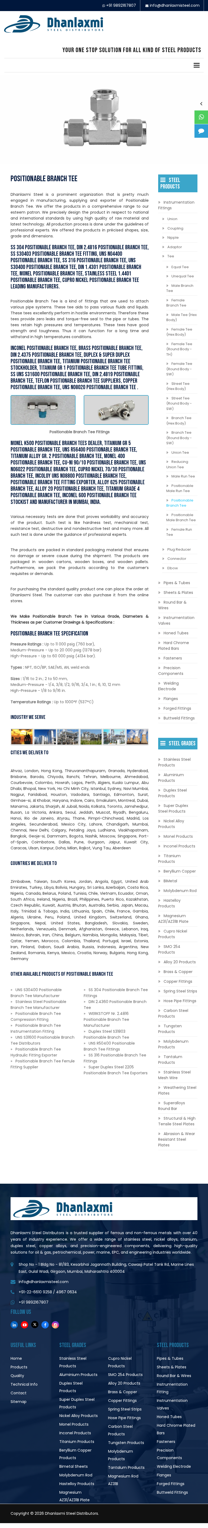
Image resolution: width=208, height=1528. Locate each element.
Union (172, 218)
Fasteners (173, 658)
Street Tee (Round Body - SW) (179, 403)
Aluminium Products (171, 777)
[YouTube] (24, 1324)
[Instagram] (55, 1324)
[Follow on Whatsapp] (201, 117)
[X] (34, 1324)
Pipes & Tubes (177, 582)
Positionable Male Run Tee (179, 488)
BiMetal (170, 881)
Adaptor (174, 247)
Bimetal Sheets (73, 1466)
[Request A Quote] (201, 131)
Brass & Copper (178, 971)
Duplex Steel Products (172, 793)
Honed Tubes (176, 633)
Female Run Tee (179, 532)
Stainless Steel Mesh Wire (174, 1075)
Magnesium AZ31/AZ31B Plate (173, 918)
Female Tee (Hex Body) (179, 332)
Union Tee (180, 452)
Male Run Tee (183, 476)
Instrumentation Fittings (176, 205)
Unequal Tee (182, 276)
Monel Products (178, 836)
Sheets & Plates (178, 592)
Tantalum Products (170, 1059)
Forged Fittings (177, 708)
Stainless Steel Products (174, 762)
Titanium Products (169, 858)
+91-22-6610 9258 (35, 1292)
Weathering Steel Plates (177, 1090)
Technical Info (24, 1384)
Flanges (171, 698)
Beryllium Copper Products (75, 1454)
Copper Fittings (178, 981)
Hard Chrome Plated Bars (173, 645)
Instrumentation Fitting (172, 1388)
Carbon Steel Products (173, 1013)
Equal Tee (180, 267)
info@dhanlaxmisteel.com (175, 5)
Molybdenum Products (173, 1044)
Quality (17, 1375)
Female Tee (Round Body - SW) (179, 369)
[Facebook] (45, 1324)
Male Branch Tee (179, 288)
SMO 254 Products (169, 949)
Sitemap (19, 1401)
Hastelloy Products (169, 903)
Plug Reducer (179, 549)
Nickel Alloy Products (171, 823)
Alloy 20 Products (180, 962)
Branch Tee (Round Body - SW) (179, 438)
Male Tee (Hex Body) (181, 317)
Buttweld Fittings (179, 718)
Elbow (172, 568)
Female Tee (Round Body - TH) (179, 349)
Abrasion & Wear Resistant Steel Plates (176, 1139)
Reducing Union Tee (177, 464)
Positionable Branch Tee (179, 503)
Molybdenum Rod (180, 890)
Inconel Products (179, 846)
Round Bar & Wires (172, 605)
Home (16, 1358)
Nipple (173, 237)
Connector (176, 558)
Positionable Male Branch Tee (181, 517)
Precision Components (170, 670)
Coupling (175, 228)
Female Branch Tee (176, 303)
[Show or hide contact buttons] (201, 103)
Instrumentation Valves (176, 620)
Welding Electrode (168, 686)
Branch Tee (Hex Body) (178, 420)
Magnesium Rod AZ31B (123, 1479)
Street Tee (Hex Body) (178, 386)
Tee (170, 256)
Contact (19, 1393)
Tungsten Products (170, 1028)
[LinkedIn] (14, 1324)
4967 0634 (66, 1292)
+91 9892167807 (121, 5)
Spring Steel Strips (180, 991)
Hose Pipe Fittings (180, 1001)
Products (19, 1367)
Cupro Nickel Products (172, 934)
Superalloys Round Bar (171, 1105)
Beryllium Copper (180, 871)
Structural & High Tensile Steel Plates (177, 1121)
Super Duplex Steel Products (173, 808)
